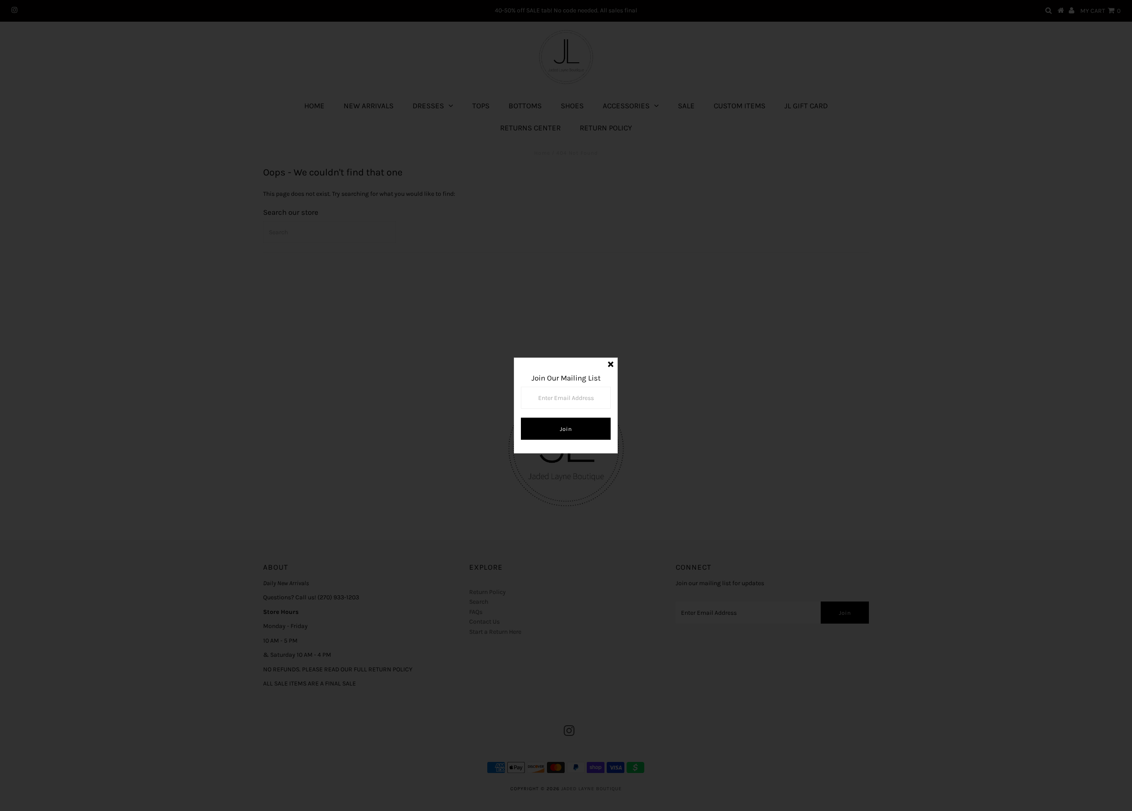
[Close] (610, 364)
